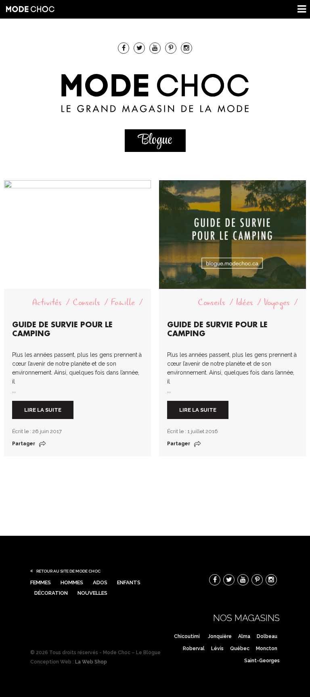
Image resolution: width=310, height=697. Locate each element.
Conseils (86, 302)
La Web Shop (91, 662)
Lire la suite (42, 410)
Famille (123, 302)
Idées (244, 302)
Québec (239, 648)
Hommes (72, 582)
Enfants (128, 582)
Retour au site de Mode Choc (68, 571)
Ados (100, 582)
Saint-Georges (262, 660)
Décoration (51, 593)
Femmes (40, 582)
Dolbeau (267, 636)
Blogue (155, 140)
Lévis (217, 648)
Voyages (277, 302)
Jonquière (220, 636)
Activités (47, 302)
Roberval (194, 648)
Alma (244, 636)
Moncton (266, 648)
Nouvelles (92, 593)
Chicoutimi (187, 636)
